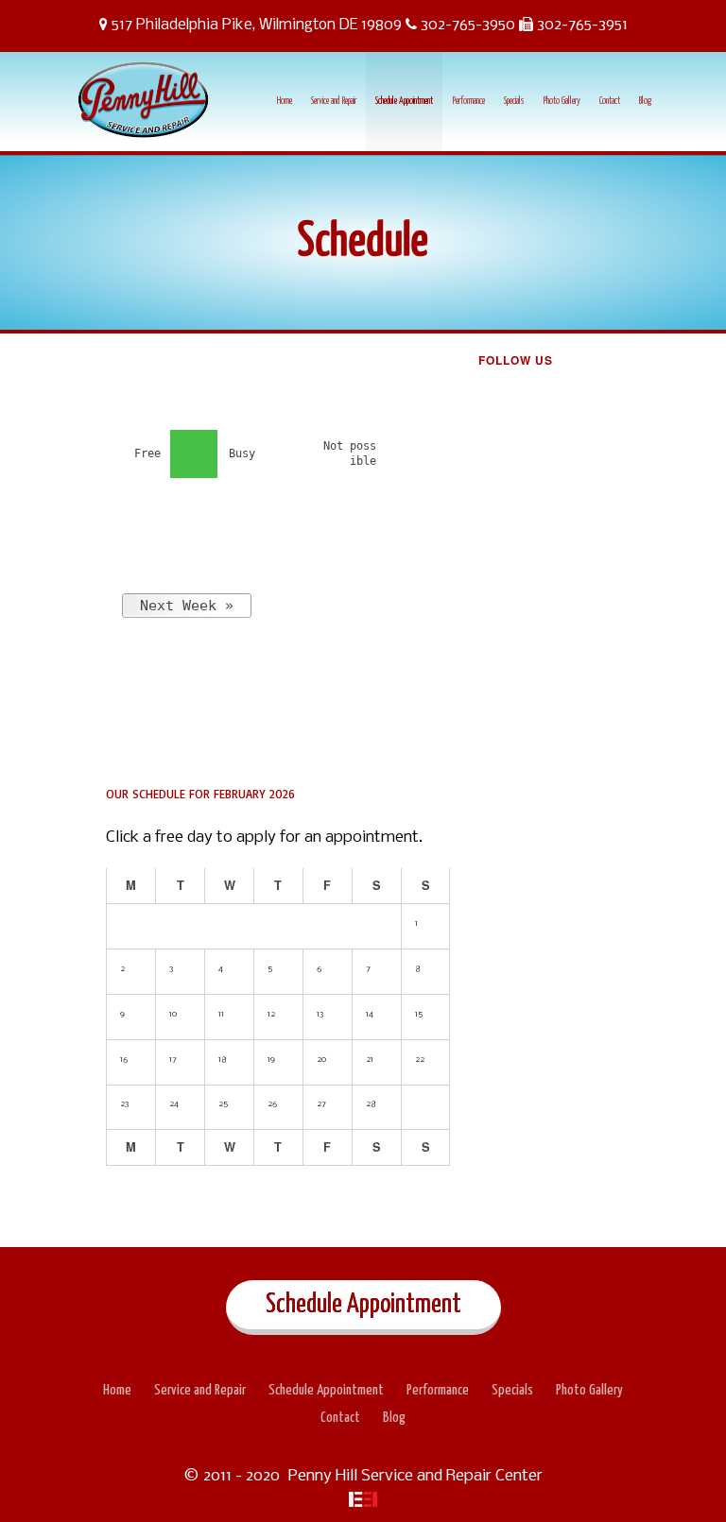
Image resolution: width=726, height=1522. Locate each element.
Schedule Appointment (404, 101)
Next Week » (186, 605)
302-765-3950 (468, 25)
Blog (645, 101)
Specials (514, 101)
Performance (468, 101)
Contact (609, 101)
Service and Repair (333, 101)
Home (284, 101)
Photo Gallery (561, 101)
